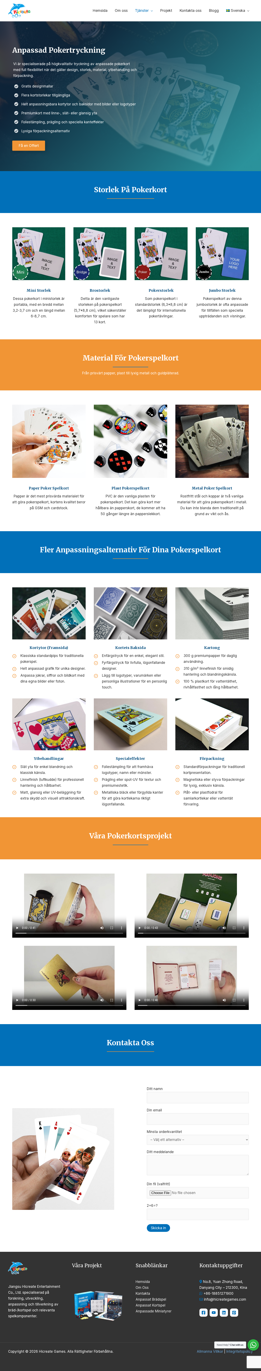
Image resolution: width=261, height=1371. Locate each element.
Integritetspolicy (239, 1351)
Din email (154, 1110)
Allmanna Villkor (210, 1351)
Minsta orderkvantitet (164, 1132)
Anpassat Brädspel (151, 1299)
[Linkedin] (224, 1313)
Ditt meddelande (160, 1152)
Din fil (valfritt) (158, 1184)
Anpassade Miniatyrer (153, 1311)
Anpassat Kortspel (150, 1305)
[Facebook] (203, 1313)
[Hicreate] (234, 1313)
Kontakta (143, 1293)
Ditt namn (155, 1089)
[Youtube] (214, 1313)
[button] (151, 10)
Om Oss (142, 1288)
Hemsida (143, 1282)
